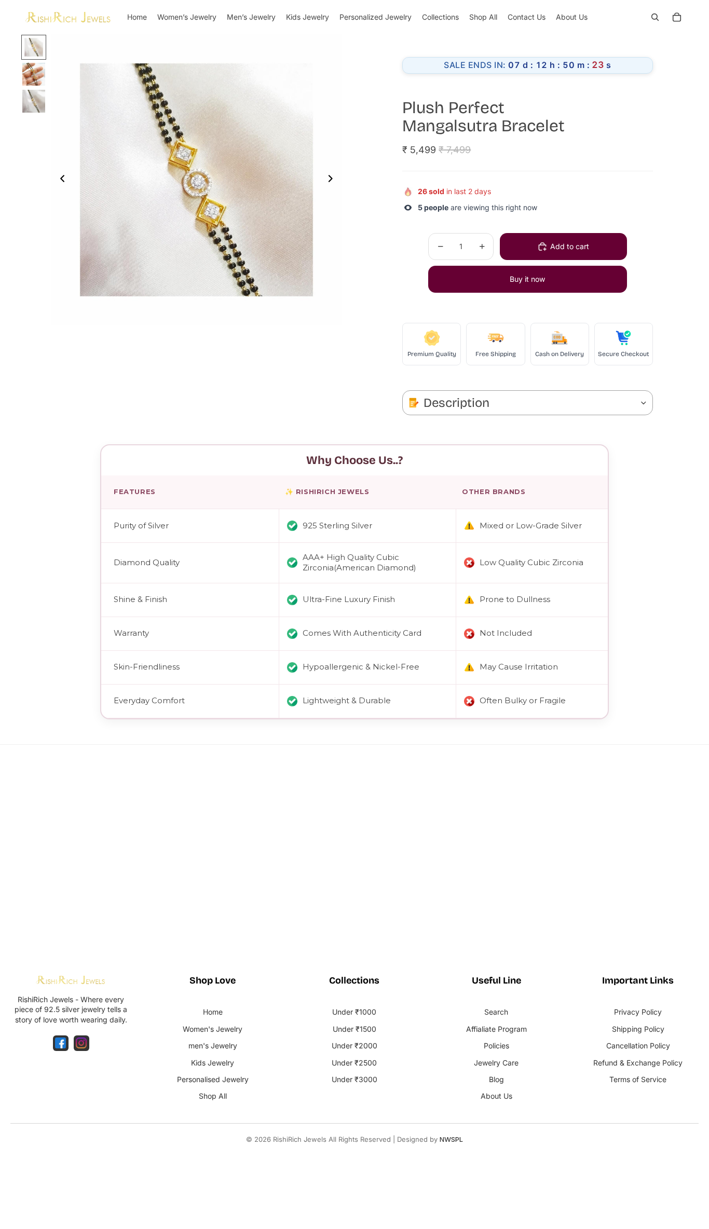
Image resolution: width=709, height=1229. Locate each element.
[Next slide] (333, 180)
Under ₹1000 (354, 1011)
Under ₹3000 (354, 1079)
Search (496, 1011)
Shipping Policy (638, 1029)
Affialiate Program (496, 1029)
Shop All (213, 1095)
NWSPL (451, 1139)
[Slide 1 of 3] (33, 47)
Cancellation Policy (638, 1045)
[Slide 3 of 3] (33, 101)
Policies (496, 1045)
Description (456, 402)
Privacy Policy (638, 1011)
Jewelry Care (496, 1062)
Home (213, 1011)
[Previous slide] (59, 180)
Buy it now (527, 279)
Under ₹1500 (354, 1029)
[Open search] (655, 17)
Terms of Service (637, 1079)
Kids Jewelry (212, 1062)
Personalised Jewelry (213, 1079)
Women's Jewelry (212, 1029)
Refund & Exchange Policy (638, 1062)
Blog (496, 1079)
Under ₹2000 (354, 1045)
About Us (496, 1095)
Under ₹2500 (354, 1062)
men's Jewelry (212, 1045)
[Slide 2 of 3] (33, 74)
